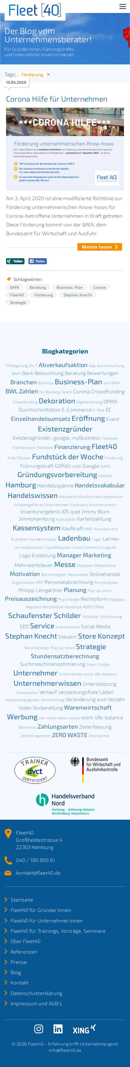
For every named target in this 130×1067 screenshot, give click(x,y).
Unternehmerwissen (47, 682)
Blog (16, 972)
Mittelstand (105, 565)
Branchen (23, 381)
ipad (75, 511)
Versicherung (52, 699)
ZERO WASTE (69, 734)
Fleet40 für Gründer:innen (41, 910)
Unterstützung (99, 684)
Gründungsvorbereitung (57, 474)
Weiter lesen (97, 246)
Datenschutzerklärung (36, 993)
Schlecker (90, 616)
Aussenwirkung (110, 365)
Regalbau (117, 599)
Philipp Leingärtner (40, 590)
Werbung (22, 716)
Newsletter (78, 574)
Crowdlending (25, 401)
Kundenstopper (43, 539)
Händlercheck (90, 496)
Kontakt (19, 982)
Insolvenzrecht (102, 504)
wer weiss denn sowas (59, 717)
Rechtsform (94, 599)
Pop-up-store (100, 590)
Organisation (23, 582)
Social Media (95, 626)
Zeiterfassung (95, 727)
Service (42, 625)
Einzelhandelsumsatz (40, 418)
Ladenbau (74, 537)
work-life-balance (102, 717)
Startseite (22, 899)
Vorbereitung (48, 707)
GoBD (77, 466)
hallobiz (105, 475)
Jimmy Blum (96, 511)
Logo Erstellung (37, 555)
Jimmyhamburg (37, 519)
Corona (99, 287)
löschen (48, 74)
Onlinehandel (104, 574)
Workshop (27, 727)
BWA (115, 382)
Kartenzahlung (94, 519)
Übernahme (99, 735)
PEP (39, 582)
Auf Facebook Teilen (37, 261)
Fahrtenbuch (24, 447)
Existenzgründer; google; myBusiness (56, 437)
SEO (24, 626)
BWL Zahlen (21, 391)
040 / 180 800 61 (35, 860)
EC (109, 409)
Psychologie (69, 599)
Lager (97, 539)
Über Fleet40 (26, 941)
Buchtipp (46, 382)
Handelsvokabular (100, 485)
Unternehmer (35, 672)
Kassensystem (36, 527)
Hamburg (20, 484)
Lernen (111, 538)
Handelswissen (33, 495)
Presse (19, 962)
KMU (88, 528)
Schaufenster (30, 615)
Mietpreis (85, 565)
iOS (65, 511)
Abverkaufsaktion (63, 364)
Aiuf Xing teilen (15, 261)
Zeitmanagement (36, 735)
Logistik (109, 547)
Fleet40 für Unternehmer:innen (47, 920)
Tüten (91, 664)
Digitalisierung (89, 401)
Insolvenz (79, 504)
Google (91, 466)
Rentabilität (53, 606)
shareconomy (68, 626)
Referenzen (24, 951)
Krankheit (19, 539)
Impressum (113, 496)
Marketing (97, 554)
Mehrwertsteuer (34, 565)
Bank (27, 373)
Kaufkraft (72, 528)
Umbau (104, 664)
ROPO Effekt (93, 606)
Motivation (25, 573)
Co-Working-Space (55, 391)
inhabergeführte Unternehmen (41, 504)
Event (112, 419)
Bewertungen (102, 373)
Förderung (43, 294)
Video (24, 707)
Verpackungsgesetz (22, 699)
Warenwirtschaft (88, 707)
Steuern (67, 636)
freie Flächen (19, 457)
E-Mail (99, 410)
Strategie (18, 302)
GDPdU (63, 466)
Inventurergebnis (40, 511)
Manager (69, 554)
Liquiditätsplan (58, 547)
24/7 (33, 365)
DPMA (110, 401)
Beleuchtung (48, 373)
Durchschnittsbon (39, 409)
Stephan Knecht (77, 294)
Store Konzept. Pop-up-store (49, 647)
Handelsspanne (55, 485)
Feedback (45, 447)
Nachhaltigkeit (54, 574)
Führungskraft (37, 466)
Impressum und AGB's (36, 1003)
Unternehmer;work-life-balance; (88, 674)
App (92, 365)
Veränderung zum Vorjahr (95, 699)
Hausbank (67, 496)
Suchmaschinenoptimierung (52, 664)
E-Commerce (77, 409)
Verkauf (48, 692)
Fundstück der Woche (67, 456)
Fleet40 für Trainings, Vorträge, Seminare (58, 931)
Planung (75, 589)
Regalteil (33, 606)
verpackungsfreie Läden (86, 692)
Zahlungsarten (57, 726)
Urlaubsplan (27, 692)
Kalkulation (66, 519)
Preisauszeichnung (31, 598)
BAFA (14, 287)
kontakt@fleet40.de (38, 873)
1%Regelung (17, 365)
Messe (65, 564)
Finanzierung (72, 446)
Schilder (67, 615)
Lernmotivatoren (29, 547)
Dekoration (57, 400)
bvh (106, 382)
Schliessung (111, 616)
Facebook (109, 438)
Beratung (38, 287)
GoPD (105, 466)
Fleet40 (17, 294)
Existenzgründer (65, 428)
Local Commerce (87, 547)
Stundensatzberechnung (65, 655)
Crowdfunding (108, 391)
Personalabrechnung (68, 582)
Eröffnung (88, 418)
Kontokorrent (106, 528)
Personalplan (106, 582)
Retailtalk (73, 606)
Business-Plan (70, 287)
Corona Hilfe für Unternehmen (56, 98)
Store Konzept (101, 635)
